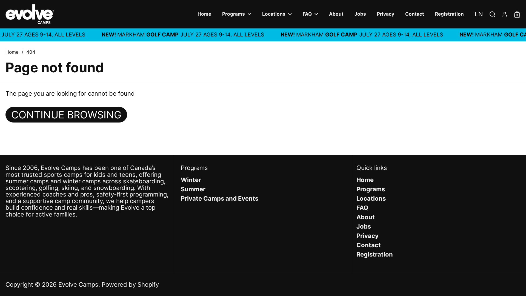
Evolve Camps (78, 284)
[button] (478, 14)
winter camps (82, 181)
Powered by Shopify (130, 284)
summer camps (27, 181)
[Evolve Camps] (29, 14)
